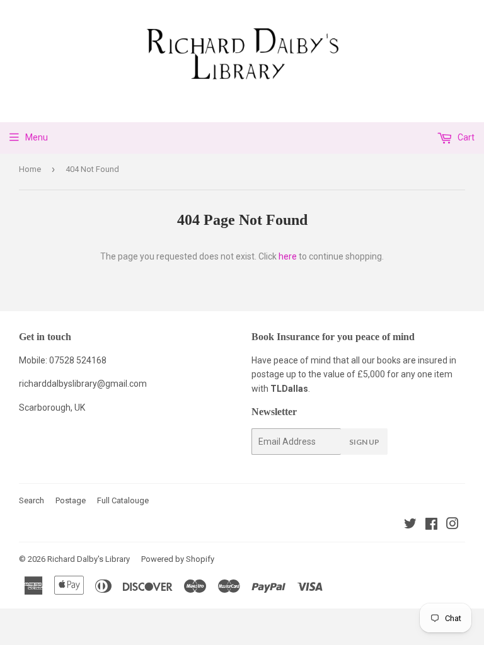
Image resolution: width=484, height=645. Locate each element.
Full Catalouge (123, 500)
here (288, 256)
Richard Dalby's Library (88, 559)
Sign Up (364, 442)
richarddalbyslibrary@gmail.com (83, 384)
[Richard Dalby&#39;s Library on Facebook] (431, 525)
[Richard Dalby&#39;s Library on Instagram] (452, 525)
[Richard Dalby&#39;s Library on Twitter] (410, 525)
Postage (70, 500)
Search (31, 500)
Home (30, 169)
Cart (465, 137)
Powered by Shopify (177, 559)
